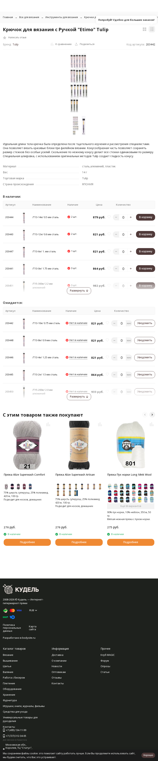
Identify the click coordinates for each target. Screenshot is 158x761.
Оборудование (12, 689)
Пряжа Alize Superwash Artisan (75, 474)
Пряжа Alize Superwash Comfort (24, 474)
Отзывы (57, 677)
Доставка (57, 655)
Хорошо (148, 755)
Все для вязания (29, 17)
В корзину (145, 217)
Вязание (8, 655)
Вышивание (10, 660)
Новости (57, 666)
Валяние (8, 672)
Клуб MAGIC (108, 655)
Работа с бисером (14, 677)
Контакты (58, 683)
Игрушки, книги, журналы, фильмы (24, 706)
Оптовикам (59, 672)
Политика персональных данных (12, 628)
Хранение (9, 694)
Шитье (7, 666)
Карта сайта (32, 628)
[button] (145, 415)
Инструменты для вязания (61, 17)
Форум (105, 660)
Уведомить (144, 323)
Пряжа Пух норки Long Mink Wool (129, 474)
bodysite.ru (28, 637)
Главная (8, 17)
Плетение (9, 683)
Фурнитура (10, 700)
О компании (59, 660)
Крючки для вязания (96, 17)
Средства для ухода (15, 711)
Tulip (15, 44)
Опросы (105, 666)
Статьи (105, 672)
